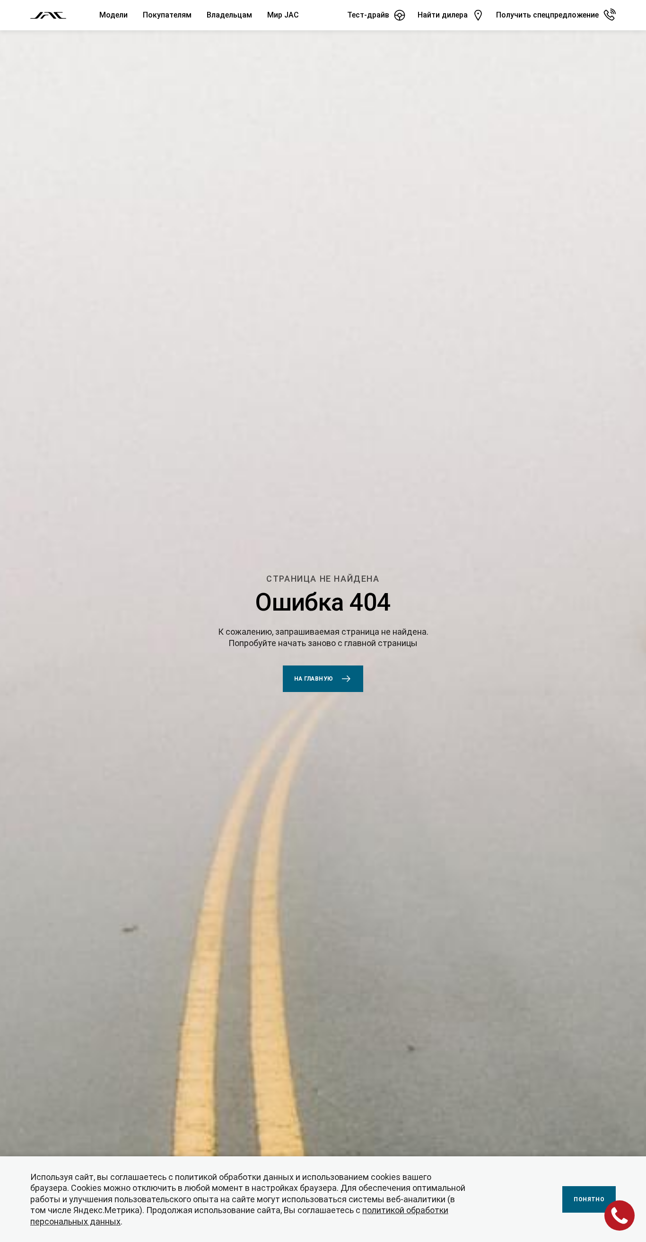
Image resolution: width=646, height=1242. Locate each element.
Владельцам (229, 14)
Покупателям (167, 14)
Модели (113, 14)
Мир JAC (283, 14)
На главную (313, 678)
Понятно (589, 1199)
